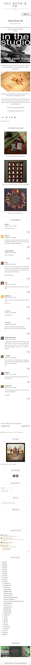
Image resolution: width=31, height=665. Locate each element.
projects (7, 121)
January (6, 628)
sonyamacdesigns (9, 250)
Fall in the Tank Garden (9, 599)
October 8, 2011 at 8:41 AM (10, 324)
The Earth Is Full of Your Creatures (9, 536)
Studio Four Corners (7, 542)
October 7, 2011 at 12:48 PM (10, 237)
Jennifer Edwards (6, 548)
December (6, 583)
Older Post (25, 426)
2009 (3, 632)
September (6, 613)
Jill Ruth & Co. (15, 5)
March (5, 624)
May (5, 620)
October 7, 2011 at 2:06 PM (10, 264)
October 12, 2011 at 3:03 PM (10, 387)
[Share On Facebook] (9, 117)
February (6, 626)
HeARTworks (8, 296)
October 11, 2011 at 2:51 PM (10, 374)
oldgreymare (5, 545)
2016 (3, 571)
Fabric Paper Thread (7, 538)
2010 (3, 630)
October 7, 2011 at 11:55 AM (10, 226)
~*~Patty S (7, 355)
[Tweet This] (6, 117)
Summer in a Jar (8, 605)
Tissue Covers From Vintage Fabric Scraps (14, 601)
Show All (28, 551)
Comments (5, 491)
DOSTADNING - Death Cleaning (9, 546)
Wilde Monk (5, 535)
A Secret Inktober (6, 549)
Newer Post (6, 426)
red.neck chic (8, 385)
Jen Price (7, 236)
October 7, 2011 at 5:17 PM (10, 284)
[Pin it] (15, 117)
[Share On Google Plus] (12, 117)
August (5, 615)
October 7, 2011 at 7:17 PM (10, 297)
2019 (3, 566)
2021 (3, 562)
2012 (3, 579)
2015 (3, 573)
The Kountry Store (8, 595)
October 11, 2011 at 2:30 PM (10, 357)
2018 (3, 567)
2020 (3, 564)
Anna (6, 282)
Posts (4, 488)
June (5, 619)
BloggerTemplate (23, 663)
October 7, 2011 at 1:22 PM (10, 252)
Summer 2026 (5, 543)
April (5, 622)
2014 (3, 575)
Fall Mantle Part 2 (8, 591)
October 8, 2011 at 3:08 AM (10, 312)
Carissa (7, 224)
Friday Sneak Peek (8, 603)
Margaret (7, 372)
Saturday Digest (7, 589)
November (6, 585)
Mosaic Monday (7, 609)
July (5, 617)
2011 (3, 581)
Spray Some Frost (8, 607)
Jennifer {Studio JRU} (10, 337)
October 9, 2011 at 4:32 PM (10, 339)
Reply (28, 231)
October (6, 587)
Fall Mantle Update (8, 593)
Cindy (6, 262)
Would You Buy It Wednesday (10, 597)
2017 (3, 569)
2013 (3, 577)
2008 (3, 634)
